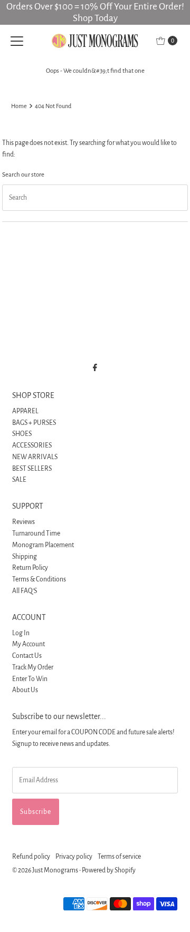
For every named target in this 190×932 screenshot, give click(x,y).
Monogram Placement (43, 545)
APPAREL (25, 411)
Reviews (23, 522)
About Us (25, 690)
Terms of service (119, 856)
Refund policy (31, 856)
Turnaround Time (36, 533)
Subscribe (35, 812)
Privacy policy (73, 856)
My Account (28, 644)
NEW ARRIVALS (35, 457)
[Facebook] (95, 368)
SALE (19, 479)
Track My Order (32, 667)
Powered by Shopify (109, 870)
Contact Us (27, 655)
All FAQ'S (24, 591)
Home (19, 106)
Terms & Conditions (39, 579)
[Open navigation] (17, 40)
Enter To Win (30, 679)
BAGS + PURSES (34, 422)
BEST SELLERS (32, 468)
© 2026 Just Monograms (45, 870)
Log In (21, 633)
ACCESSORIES (32, 445)
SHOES (22, 434)
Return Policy (30, 567)
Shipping (24, 556)
